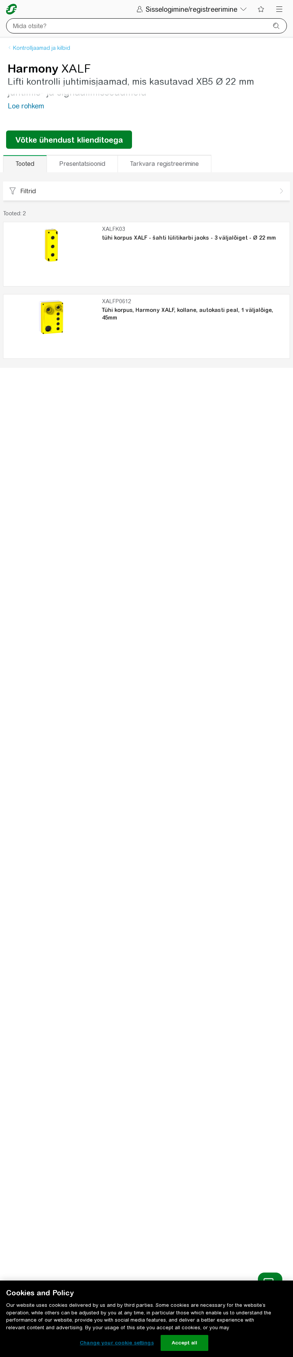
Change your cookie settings (117, 1343)
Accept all (184, 1343)
